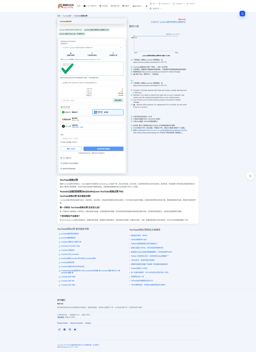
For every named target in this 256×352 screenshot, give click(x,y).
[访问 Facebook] (64, 329)
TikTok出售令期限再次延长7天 (142, 281)
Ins (154, 4)
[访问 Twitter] (75, 329)
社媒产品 (154, 8)
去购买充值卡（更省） (78, 127)
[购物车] (250, 176)
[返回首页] (65, 6)
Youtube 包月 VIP (67, 281)
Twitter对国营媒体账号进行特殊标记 (144, 244)
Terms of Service (76, 323)
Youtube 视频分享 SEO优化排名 (72, 266)
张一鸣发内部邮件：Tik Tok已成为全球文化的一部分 (149, 272)
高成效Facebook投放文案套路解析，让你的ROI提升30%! (151, 252)
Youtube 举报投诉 (67, 250)
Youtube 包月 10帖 (68, 285)
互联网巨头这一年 (137, 277)
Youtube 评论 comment (70, 254)
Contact (88, 323)
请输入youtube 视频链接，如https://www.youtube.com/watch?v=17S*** (80, 59)
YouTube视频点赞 (67, 262)
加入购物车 (72, 149)
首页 (58, 16)
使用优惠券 (118, 100)
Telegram (179, 4)
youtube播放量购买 (68, 238)
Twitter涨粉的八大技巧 (139, 268)
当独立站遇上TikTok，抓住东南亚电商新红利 (147, 248)
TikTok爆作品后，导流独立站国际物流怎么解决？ (148, 285)
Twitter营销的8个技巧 (139, 240)
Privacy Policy (62, 323)
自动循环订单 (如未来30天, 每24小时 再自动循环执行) (80, 82)
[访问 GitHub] (70, 329)
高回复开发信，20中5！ (139, 235)
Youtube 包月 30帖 (68, 277)
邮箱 (61, 134)
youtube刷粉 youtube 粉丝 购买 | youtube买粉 (78, 258)
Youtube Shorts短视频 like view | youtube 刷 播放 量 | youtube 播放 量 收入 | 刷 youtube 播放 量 (90, 271)
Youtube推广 (67, 16)
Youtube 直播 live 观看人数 (71, 242)
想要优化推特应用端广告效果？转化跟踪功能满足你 (149, 264)
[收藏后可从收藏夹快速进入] (242, 13)
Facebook (165, 4)
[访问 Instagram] (59, 329)
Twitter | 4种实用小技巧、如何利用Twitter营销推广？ (150, 256)
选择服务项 (64, 43)
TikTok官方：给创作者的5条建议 (143, 260)
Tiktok (192, 4)
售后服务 (61, 317)
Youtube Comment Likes (70, 246)
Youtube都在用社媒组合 (70, 234)
